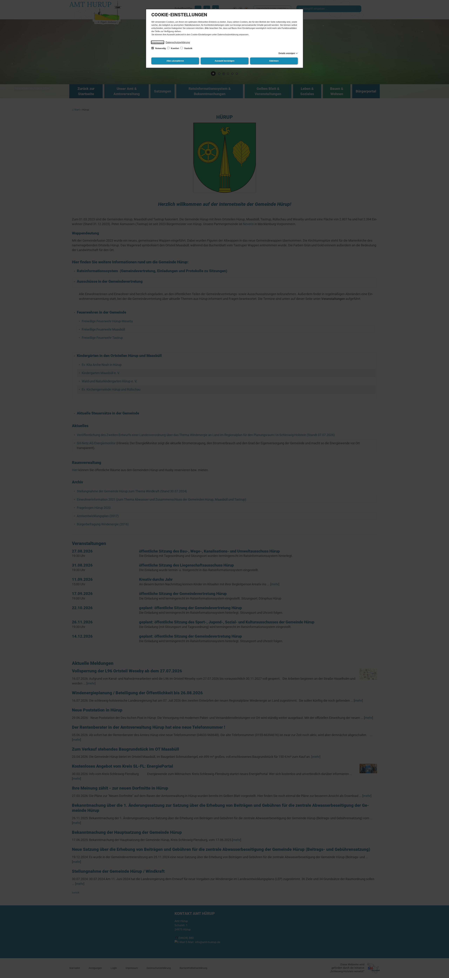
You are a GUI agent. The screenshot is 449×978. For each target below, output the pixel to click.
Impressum (157, 42)
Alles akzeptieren (175, 61)
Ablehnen (274, 61)
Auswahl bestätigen (224, 61)
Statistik (188, 48)
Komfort (175, 48)
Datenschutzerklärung (178, 42)
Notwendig (160, 48)
